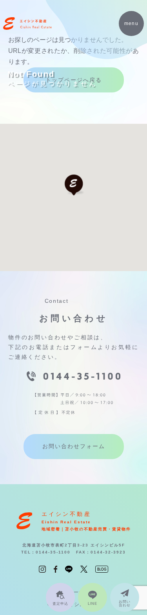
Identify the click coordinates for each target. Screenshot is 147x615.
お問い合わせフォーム (73, 446)
